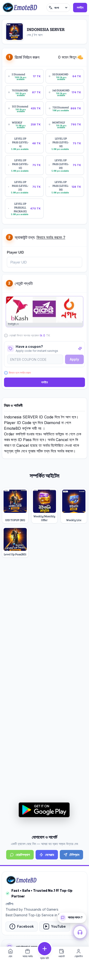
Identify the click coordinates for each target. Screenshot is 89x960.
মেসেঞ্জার (49, 855)
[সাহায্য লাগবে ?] (80, 932)
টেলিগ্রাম (74, 855)
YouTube (55, 926)
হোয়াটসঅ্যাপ (23, 855)
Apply (74, 359)
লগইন (80, 7)
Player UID (15, 252)
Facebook (23, 926)
